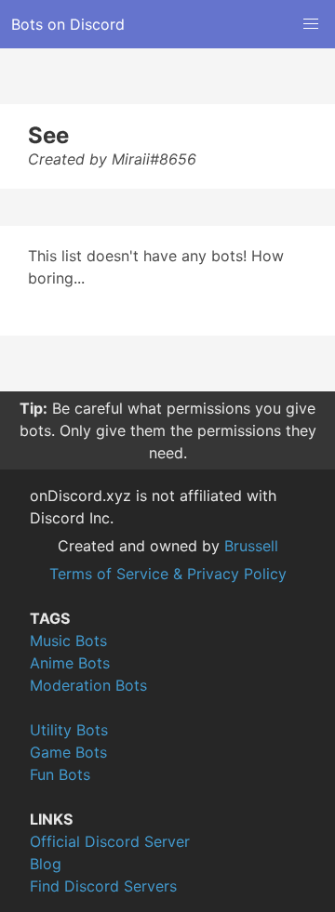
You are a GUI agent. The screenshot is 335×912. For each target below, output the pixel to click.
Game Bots (68, 752)
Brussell (251, 545)
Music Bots (68, 640)
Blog (45, 863)
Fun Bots (60, 774)
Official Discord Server (110, 841)
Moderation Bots (88, 685)
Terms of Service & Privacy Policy (168, 573)
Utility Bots (69, 729)
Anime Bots (70, 663)
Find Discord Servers (103, 886)
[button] (311, 24)
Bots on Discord (68, 24)
